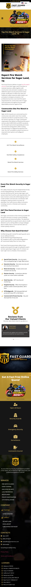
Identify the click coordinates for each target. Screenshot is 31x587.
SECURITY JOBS (7, 521)
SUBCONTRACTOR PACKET (10, 527)
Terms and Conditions (7, 556)
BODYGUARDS (6, 494)
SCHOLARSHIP (7, 524)
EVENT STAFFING (6, 486)
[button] (2, 18)
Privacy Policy (4, 552)
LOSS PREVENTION (7, 492)
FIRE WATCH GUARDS (8, 484)
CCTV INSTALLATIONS (8, 500)
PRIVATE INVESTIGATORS (9, 497)
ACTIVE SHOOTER (8, 514)
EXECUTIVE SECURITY (8, 489)
